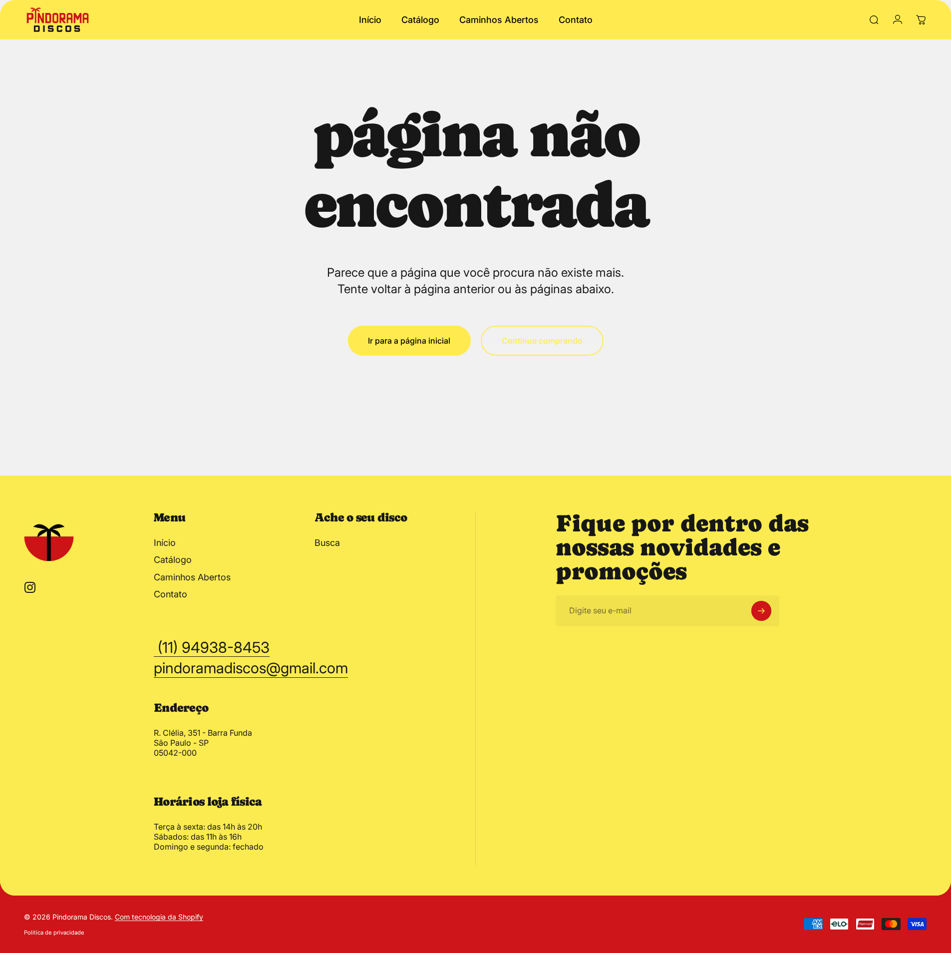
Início (165, 542)
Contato (170, 594)
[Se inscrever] (761, 611)
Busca (327, 542)
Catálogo (173, 559)
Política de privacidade (54, 932)
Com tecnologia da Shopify (159, 917)
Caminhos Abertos (192, 577)
